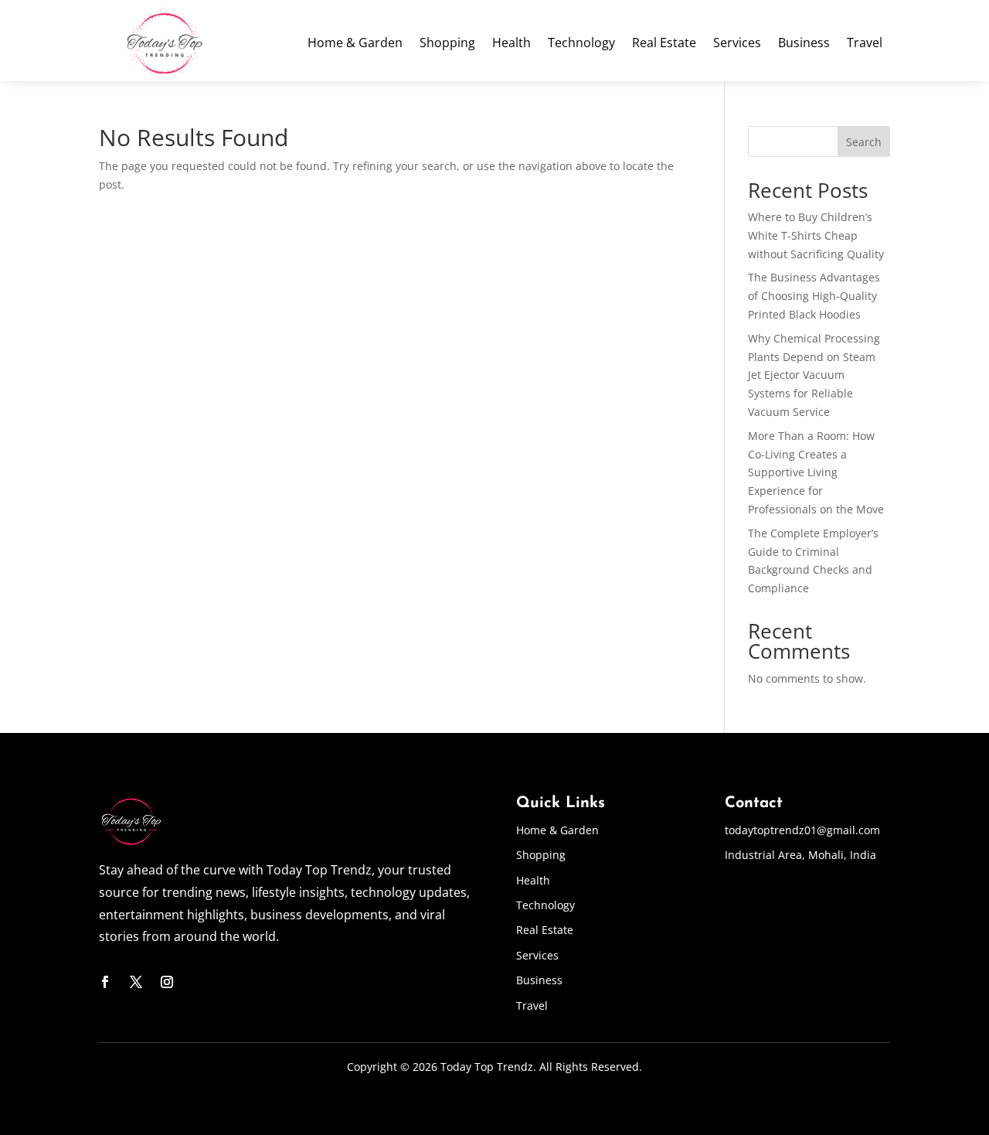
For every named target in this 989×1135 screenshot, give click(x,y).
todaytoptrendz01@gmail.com (802, 830)
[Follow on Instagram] (167, 982)
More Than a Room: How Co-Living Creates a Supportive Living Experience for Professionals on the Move (816, 472)
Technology (581, 44)
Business (804, 44)
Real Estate (664, 44)
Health (511, 44)
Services (737, 44)
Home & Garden (355, 44)
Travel (864, 44)
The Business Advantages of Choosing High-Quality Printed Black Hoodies (814, 296)
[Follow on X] (136, 982)
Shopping (447, 44)
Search (864, 142)
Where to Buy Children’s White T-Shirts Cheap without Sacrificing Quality (816, 235)
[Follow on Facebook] (105, 982)
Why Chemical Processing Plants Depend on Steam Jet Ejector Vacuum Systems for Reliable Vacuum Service (814, 375)
